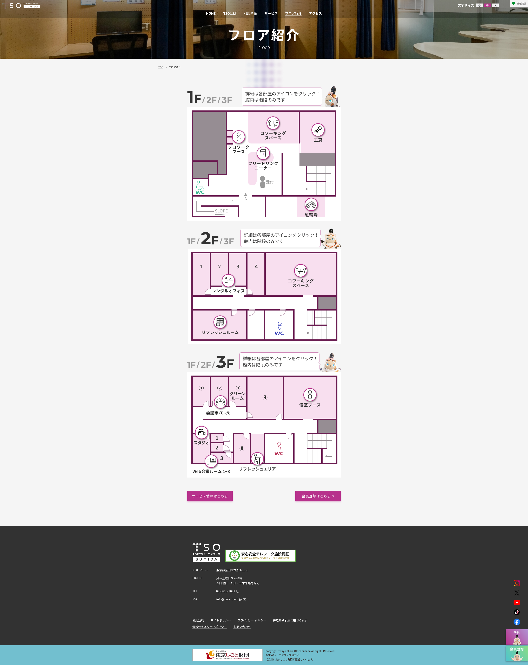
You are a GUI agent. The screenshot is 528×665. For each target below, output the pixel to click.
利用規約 (198, 620)
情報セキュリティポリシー (209, 627)
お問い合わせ (242, 627)
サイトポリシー (221, 620)
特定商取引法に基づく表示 (290, 620)
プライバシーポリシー (251, 620)
